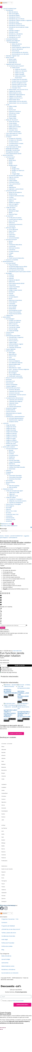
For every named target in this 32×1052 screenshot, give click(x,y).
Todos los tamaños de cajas (14, 491)
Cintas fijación (13, 302)
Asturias (3, 758)
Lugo (2, 837)
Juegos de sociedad (11, 432)
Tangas (11, 253)
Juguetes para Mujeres (12, 41)
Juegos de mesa (10, 428)
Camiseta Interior (14, 182)
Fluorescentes (10, 518)
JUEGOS (5, 423)
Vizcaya (3, 895)
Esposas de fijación (14, 280)
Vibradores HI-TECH (15, 35)
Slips (10, 255)
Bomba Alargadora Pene (19, 83)
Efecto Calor (12, 356)
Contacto (4, 922)
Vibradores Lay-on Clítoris (16, 19)
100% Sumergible (14, 14)
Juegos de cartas (11, 427)
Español (4, 3)
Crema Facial (10, 332)
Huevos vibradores (17, 49)
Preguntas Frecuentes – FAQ (9, 919)
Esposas (11, 278)
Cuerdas (11, 277)
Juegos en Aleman (11, 433)
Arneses (8, 137)
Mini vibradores (13, 12)
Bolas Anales (12, 59)
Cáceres (3, 776)
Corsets (11, 197)
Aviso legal (4, 939)
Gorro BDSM (12, 307)
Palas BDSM (12, 285)
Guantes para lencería (15, 224)
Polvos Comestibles (11, 384)
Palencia (3, 857)
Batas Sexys (12, 160)
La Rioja (3, 825)
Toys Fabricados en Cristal (13, 133)
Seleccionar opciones (10, 720)
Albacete (3, 749)
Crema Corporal (11, 411)
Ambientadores (10, 410)
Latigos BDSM (13, 288)
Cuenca (3, 799)
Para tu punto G (13, 341)
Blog (2, 950)
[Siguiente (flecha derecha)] (2, 1029)
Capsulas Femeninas (15, 347)
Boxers (11, 241)
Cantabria (3, 784)
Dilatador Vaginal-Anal (12, 56)
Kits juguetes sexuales (12, 152)
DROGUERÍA (6, 317)
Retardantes (12, 396)
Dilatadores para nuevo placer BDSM (20, 271)
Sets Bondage (13, 305)
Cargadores (9, 472)
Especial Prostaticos (15, 111)
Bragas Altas (15, 169)
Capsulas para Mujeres (15, 401)
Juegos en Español (11, 435)
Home (1, 536)
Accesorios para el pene (16, 66)
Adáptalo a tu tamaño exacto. (17, 501)
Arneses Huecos (13, 142)
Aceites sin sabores (14, 322)
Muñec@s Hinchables (12, 148)
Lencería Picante (11, 191)
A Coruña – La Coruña (6, 743)
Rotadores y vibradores (16, 34)
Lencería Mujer (5, 959)
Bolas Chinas (9, 57)
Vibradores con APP (15, 37)
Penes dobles (13, 123)
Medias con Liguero (14, 202)
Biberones (12, 452)
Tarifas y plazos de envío (8, 933)
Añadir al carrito (20, 665)
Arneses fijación (13, 297)
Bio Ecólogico (13, 373)
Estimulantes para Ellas (12, 336)
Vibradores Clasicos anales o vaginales (20, 20)
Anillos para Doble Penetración (20, 77)
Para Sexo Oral (10, 381)
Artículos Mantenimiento (16, 418)
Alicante (3, 752)
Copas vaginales (11, 349)
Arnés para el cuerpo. (15, 218)
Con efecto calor (14, 325)
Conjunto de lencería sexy (16, 196)
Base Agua (12, 352)
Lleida (2, 834)
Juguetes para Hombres (13, 64)
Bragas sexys (13, 165)
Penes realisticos (14, 125)
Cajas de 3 (12, 494)
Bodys (10, 164)
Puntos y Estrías (10, 519)
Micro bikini (12, 209)
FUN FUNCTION (17, 651)
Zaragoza (3, 901)
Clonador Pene (16, 88)
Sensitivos (9, 521)
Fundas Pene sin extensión (19, 79)
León (2, 831)
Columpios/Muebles (12, 39)
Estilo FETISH (12, 199)
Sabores (8, 509)
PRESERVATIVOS (7, 489)
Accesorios (9, 216)
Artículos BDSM (10, 263)
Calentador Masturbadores (17, 94)
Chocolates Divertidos (15, 477)
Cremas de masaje (14, 327)
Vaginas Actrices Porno (16, 98)
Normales (9, 507)
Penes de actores (14, 121)
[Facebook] (2, 908)
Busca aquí (3, 528)
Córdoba (3, 796)
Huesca (3, 817)
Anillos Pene (15, 67)
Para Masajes (10, 319)
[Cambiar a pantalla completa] (2, 1027)
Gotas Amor (12, 405)
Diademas (12, 457)
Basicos (11, 256)
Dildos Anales (13, 106)
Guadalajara (4, 811)
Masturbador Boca (14, 100)
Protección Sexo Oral (12, 514)
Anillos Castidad (19, 74)
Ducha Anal (12, 110)
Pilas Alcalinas (13, 487)
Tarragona (4, 881)
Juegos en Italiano (11, 440)
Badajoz (3, 764)
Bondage (8, 273)
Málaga (3, 843)
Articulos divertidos (11, 449)
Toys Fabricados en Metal (13, 147)
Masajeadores (16, 46)
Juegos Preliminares (12, 445)
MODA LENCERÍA (8, 155)
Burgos (3, 773)
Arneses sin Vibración (15, 138)
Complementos (13, 455)
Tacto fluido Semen (14, 374)
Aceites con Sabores (15, 320)
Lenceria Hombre (11, 239)
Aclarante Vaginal (11, 408)
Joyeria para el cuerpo (15, 219)
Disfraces (11, 459)
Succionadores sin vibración (20, 52)
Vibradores (9, 10)
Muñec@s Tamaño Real (13, 150)
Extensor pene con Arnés (19, 84)
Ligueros (11, 201)
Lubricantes (9, 351)
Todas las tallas (10, 497)
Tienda (7, 536)
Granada (3, 808)
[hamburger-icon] (1, 7)
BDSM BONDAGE (8, 261)
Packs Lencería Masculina (16, 258)
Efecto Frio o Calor (11, 511)
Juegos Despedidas (14, 462)
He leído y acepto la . (13, 1000)
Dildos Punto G (13, 128)
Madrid (3, 840)
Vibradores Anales (14, 113)
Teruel (3, 883)
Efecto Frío (12, 366)
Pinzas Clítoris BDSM (15, 312)
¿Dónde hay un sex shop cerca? (10, 929)
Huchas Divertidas (14, 460)
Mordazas (12, 292)
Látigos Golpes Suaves (15, 290)
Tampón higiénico (11, 386)
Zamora (3, 898)
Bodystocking (13, 194)
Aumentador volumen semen (17, 395)
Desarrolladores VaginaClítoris (21, 47)
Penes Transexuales (15, 132)
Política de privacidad (17, 1000)
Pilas (7, 484)
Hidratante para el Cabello (14, 413)
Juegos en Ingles (11, 438)
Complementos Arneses (16, 143)
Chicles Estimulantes (15, 406)
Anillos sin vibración (20, 69)
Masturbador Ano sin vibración (18, 101)
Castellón (3, 787)
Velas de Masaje (13, 331)
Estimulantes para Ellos (12, 388)
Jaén (2, 820)
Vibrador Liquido (13, 346)
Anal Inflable (12, 116)
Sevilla (3, 875)
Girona (3, 805)
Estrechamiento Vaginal (16, 344)
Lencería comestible (12, 260)
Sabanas (8, 470)
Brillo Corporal (13, 324)
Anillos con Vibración (21, 71)
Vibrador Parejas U (14, 30)
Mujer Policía (12, 231)
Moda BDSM (12, 309)
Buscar (3, 627)
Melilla (3, 846)
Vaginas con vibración (15, 96)
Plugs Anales (12, 118)
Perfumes (9, 379)
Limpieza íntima (13, 421)
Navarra (3, 852)
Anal (7, 105)
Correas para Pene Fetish (16, 270)
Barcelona (4, 770)
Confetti (11, 454)
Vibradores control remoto (17, 25)
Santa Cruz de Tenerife (7, 869)
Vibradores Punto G (14, 17)
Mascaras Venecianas (15, 300)
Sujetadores (12, 187)
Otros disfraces (13, 229)
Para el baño (9, 383)
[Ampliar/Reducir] (0, 1027)
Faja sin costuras (14, 177)
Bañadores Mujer (14, 211)
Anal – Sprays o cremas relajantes (19, 369)
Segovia (3, 872)
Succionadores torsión (15, 310)
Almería (3, 755)
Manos (11, 108)
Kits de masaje (13, 329)
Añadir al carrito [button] (9, 696)
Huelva (3, 814)
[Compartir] (3, 1027)
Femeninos (9, 516)
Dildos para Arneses (15, 127)
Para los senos (13, 339)
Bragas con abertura (18, 170)
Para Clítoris (15, 51)
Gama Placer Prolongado (13, 504)
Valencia (3, 889)
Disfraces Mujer (10, 228)
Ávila (2, 761)
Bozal (10, 298)
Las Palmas (4, 828)
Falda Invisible (13, 180)
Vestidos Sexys (13, 206)
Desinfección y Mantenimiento (15, 416)
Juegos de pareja (11, 430)
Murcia (3, 849)
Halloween (12, 236)
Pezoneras (12, 226)
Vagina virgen (13, 342)
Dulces (8, 474)
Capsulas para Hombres (16, 391)
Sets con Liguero (13, 204)
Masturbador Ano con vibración (18, 103)
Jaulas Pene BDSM (14, 287)
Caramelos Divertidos (15, 475)
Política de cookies (6, 946)
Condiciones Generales (8, 936)
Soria (2, 878)
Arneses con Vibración (15, 140)
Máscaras (12, 223)
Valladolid (3, 892)
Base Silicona (12, 354)
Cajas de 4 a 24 (13, 496)
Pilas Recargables (14, 486)
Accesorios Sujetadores (16, 175)
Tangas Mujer (16, 174)
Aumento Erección (14, 393)
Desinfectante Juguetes (16, 420)
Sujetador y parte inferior (16, 189)
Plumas (11, 293)
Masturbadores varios (15, 93)
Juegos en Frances (11, 437)
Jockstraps (12, 246)
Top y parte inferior (14, 184)
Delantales (12, 469)
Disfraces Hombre (14, 248)
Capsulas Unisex (13, 403)
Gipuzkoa (3, 802)
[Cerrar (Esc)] (5, 1027)
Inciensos (8, 334)
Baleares (3, 767)
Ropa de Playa (13, 214)
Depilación (9, 415)
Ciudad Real (4, 793)
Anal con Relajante (14, 361)
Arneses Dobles (13, 145)
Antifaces (12, 295)
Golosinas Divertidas (15, 479)
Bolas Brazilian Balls (14, 364)
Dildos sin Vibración (11, 120)
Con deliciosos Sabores (15, 363)
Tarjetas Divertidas (14, 465)
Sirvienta (11, 233)
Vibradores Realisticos (15, 24)
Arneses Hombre (14, 251)
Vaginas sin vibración (15, 91)
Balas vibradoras (17, 44)
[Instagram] (6, 908)
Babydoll (11, 159)
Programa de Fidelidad (8, 926)
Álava (2, 746)
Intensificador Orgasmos (16, 337)
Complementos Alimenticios (14, 398)
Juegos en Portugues (12, 442)
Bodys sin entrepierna (15, 192)
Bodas (11, 162)
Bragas (14, 167)
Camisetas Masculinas (15, 245)
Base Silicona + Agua (15, 368)
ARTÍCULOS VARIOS (8, 447)
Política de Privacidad (7, 943)
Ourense (3, 854)
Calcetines (12, 250)
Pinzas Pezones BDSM (15, 314)
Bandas (11, 450)
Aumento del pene (14, 389)
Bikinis (10, 212)
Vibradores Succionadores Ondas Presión (18, 28)
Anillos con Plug (19, 73)
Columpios (12, 303)
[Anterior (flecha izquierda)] (0, 1029)
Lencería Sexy (10, 157)
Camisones (12, 179)
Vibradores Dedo (14, 22)
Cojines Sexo (9, 315)
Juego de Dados (10, 425)
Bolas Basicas (13, 61)
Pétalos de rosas (11, 443)
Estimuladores (13, 42)
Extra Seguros (10, 506)
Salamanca (4, 866)
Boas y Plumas (13, 221)
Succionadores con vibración (20, 54)
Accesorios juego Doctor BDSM (18, 266)
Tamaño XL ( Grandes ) (15, 499)
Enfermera (12, 234)
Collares (11, 275)
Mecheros (12, 464)
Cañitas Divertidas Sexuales (17, 467)
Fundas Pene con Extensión (20, 81)
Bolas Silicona (13, 62)
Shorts (14, 172)
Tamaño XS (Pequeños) (16, 502)
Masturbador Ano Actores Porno (18, 89)
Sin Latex (8, 513)
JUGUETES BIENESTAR (9, 9)
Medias (11, 185)
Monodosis (12, 359)
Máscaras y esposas (12, 135)
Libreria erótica (10, 482)
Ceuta (2, 790)
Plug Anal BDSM (13, 265)
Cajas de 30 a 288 (14, 492)
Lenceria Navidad (14, 238)
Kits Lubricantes (13, 371)
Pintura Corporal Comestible (14, 378)
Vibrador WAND (13, 32)
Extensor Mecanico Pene (19, 86)
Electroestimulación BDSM (13, 153)
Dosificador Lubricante (15, 376)
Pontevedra (4, 860)
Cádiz (2, 779)
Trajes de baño (10, 207)
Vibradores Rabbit (14, 15)
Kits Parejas (9, 481)
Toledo (3, 886)
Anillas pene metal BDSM (16, 268)
